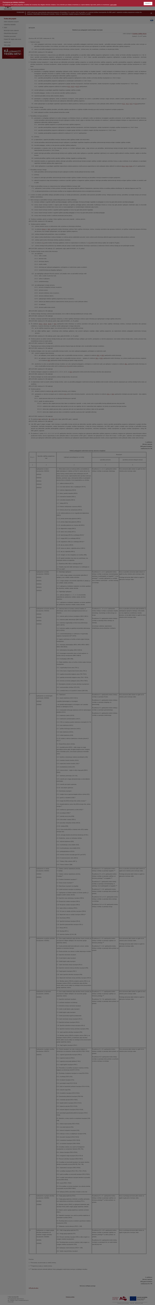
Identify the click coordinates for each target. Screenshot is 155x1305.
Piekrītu (148, 3)
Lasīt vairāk (113, 4)
